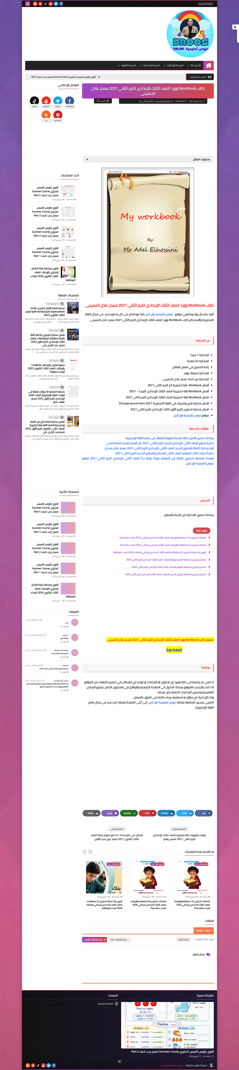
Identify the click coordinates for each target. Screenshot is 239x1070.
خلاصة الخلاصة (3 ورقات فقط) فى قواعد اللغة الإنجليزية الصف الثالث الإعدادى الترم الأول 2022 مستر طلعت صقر (46, 396)
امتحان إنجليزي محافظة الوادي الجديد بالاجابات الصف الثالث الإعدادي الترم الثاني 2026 (165, 574)
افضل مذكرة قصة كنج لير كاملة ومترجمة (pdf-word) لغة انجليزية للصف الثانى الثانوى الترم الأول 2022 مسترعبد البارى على (45, 426)
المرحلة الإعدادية (151, 65)
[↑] (119, 1061)
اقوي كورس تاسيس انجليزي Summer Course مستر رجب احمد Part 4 (101, 77)
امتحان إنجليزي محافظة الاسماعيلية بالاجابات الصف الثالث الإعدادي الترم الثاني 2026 (166, 560)
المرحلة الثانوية (128, 65)
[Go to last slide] (90, 851)
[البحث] (27, 3)
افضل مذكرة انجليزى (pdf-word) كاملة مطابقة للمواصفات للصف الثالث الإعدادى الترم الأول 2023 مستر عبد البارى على (47, 340)
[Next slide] (84, 851)
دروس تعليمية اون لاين (159, 314)
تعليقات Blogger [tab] (203, 930)
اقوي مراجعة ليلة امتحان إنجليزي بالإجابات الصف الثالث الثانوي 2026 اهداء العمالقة (53, 274)
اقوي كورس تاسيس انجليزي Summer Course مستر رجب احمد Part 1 (45, 252)
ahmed (65, 665)
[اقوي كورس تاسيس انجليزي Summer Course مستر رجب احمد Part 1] (68, 252)
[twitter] (56, 3)
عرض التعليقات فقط (119, 939)
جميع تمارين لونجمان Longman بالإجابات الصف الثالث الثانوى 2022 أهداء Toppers (46, 368)
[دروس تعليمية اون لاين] (190, 34)
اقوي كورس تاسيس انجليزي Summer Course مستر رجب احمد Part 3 (45, 211)
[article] (117, 833)
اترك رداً (63, 626)
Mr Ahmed (207, 1056)
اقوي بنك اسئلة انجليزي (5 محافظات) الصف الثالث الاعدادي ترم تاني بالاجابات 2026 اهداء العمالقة (159, 552)
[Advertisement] (84, 33)
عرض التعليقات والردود (94, 939)
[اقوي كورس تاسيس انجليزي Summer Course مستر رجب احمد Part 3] (68, 211)
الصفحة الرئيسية (205, 4)
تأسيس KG (196, 65)
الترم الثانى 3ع (145, 101)
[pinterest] (40, 3)
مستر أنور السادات (61, 680)
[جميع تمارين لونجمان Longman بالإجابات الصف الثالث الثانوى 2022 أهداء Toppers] (73, 364)
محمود (65, 635)
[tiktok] (45, 3)
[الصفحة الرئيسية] (208, 65)
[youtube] (50, 3)
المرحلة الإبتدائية (175, 65)
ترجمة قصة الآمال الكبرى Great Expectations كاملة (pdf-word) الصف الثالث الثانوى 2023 (45, 312)
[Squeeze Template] (211, 1065)
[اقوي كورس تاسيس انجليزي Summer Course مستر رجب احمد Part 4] (68, 191)
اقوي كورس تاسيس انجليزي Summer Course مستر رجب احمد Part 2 (45, 231)
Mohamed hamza (61, 650)
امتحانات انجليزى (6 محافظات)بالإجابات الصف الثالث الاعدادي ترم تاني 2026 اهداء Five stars (163, 545)
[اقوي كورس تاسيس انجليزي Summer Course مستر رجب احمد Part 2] (68, 232)
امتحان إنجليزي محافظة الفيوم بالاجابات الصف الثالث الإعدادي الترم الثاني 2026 (169, 567)
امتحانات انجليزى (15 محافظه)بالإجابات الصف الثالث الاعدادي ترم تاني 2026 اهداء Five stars (163, 537)
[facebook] (61, 3)
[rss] (35, 3)
